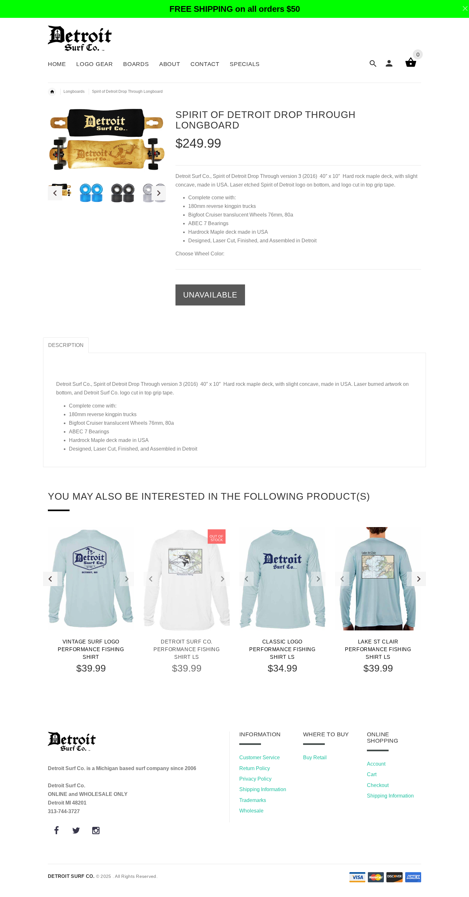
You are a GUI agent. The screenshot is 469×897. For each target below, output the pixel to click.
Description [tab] (66, 345)
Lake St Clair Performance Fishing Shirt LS (378, 649)
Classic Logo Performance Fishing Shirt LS (282, 649)
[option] (91, 192)
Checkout (378, 785)
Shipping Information (262, 789)
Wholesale (251, 810)
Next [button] (159, 193)
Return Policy (254, 768)
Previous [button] (55, 193)
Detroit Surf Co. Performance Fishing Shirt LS (186, 649)
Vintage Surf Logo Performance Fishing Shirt (91, 649)
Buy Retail (315, 757)
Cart (371, 774)
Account (376, 764)
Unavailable (210, 294)
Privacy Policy (255, 779)
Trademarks (252, 800)
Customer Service (259, 757)
